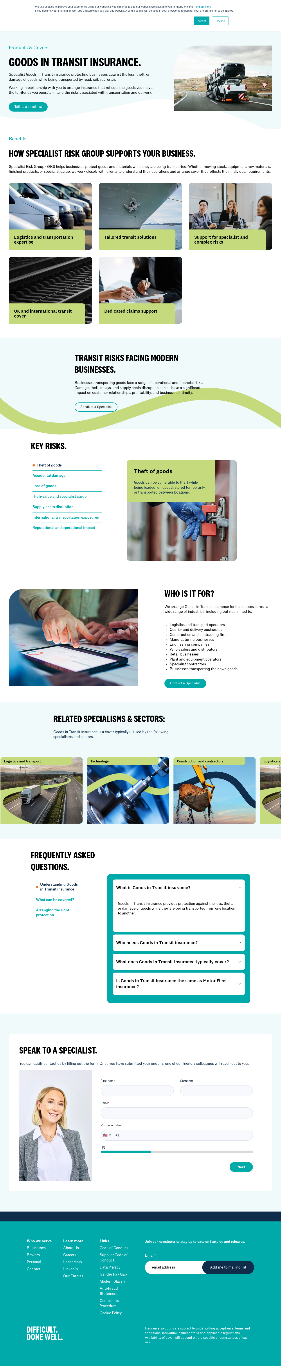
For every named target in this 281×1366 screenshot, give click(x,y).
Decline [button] (220, 21)
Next (241, 1167)
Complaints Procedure (109, 1303)
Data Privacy (110, 1267)
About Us (71, 1248)
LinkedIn (70, 1269)
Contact (33, 1269)
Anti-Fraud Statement (109, 1291)
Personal (34, 1262)
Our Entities (73, 1276)
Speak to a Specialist (96, 407)
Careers (69, 1255)
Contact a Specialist (185, 683)
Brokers (33, 1255)
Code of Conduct (114, 1248)
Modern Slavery (113, 1281)
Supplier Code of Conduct (114, 1257)
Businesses (36, 1248)
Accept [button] (202, 21)
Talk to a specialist (28, 106)
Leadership (72, 1262)
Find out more (203, 6)
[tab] (67, 465)
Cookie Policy (111, 1313)
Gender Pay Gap (113, 1274)
